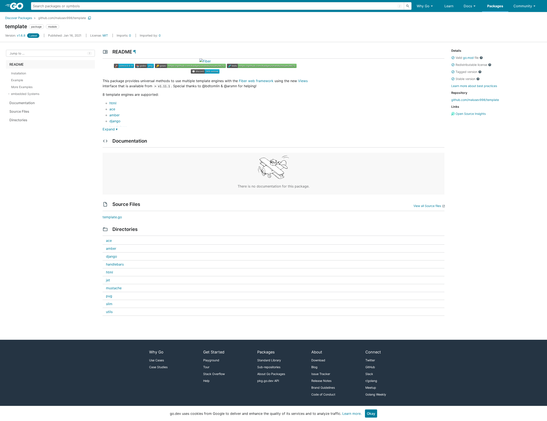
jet (108, 280)
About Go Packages (271, 374)
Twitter (370, 360)
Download (318, 360)
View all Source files (427, 206)
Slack (369, 374)
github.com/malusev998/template (62, 18)
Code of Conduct (323, 394)
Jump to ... (17, 53)
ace (112, 109)
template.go (112, 217)
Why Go (423, 6)
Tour (206, 367)
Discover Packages (18, 18)
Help (206, 381)
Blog (314, 367)
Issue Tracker (320, 374)
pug (109, 296)
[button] (453, 57)
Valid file (467, 57)
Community (522, 6)
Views (303, 81)
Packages (495, 6)
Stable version (465, 79)
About (316, 352)
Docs (468, 6)
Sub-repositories (268, 367)
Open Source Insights (470, 113)
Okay (371, 413)
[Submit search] (408, 6)
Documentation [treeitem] (22, 103)
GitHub (370, 367)
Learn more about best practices (474, 86)
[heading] (18, 6)
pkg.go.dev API (268, 381)
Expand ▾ (110, 129)
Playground (211, 360)
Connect (373, 352)
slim (109, 304)
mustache (114, 288)
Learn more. (352, 413)
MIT (105, 35)
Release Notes (321, 381)
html (112, 103)
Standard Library (269, 360)
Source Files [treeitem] (19, 111)
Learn (448, 6)
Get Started (213, 352)
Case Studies (158, 367)
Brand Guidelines (323, 387)
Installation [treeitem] (18, 73)
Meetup (370, 387)
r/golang (371, 381)
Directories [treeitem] (18, 120)
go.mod (468, 57)
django (115, 121)
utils (109, 312)
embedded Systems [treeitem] (25, 94)
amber (114, 115)
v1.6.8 (15, 35)
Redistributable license (471, 64)
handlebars (115, 264)
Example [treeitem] (17, 80)
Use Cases (156, 360)
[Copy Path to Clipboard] (89, 18)
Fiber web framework (256, 81)
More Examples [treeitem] (21, 87)
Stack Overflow (214, 374)
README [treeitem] (16, 64)
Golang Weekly (375, 394)
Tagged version (466, 72)
